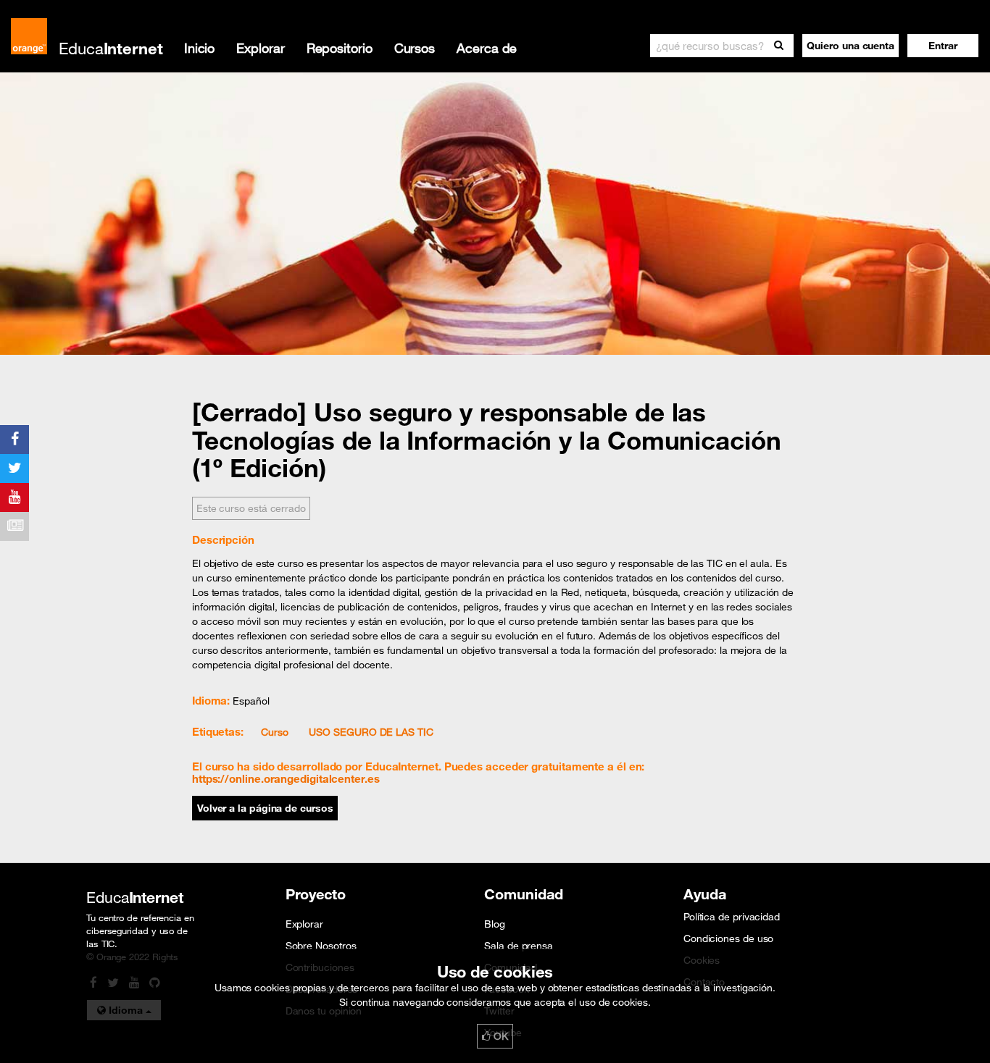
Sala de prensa (518, 945)
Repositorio (340, 48)
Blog (494, 923)
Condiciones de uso (728, 938)
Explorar (260, 48)
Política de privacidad (731, 916)
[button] (943, 45)
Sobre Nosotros (321, 945)
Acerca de (487, 48)
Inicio (199, 48)
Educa (111, 48)
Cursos (414, 48)
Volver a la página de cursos (265, 808)
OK (499, 1036)
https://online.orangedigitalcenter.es (286, 778)
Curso (274, 732)
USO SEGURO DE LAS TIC (371, 732)
